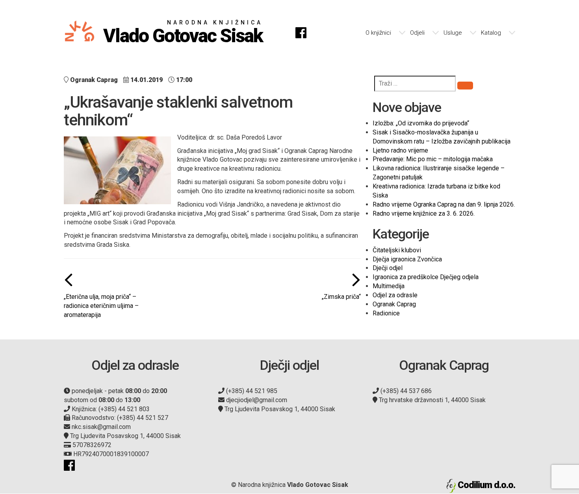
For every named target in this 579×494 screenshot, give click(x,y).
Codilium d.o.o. (486, 484)
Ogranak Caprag (394, 304)
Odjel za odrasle (395, 295)
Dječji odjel (388, 268)
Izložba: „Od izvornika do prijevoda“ (421, 123)
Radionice (386, 313)
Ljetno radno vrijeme (400, 150)
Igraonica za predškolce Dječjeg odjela (426, 277)
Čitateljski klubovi (397, 250)
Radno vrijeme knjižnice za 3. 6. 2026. (424, 213)
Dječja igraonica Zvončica (407, 259)
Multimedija (389, 286)
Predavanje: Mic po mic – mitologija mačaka (433, 159)
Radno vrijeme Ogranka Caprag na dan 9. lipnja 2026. (444, 204)
